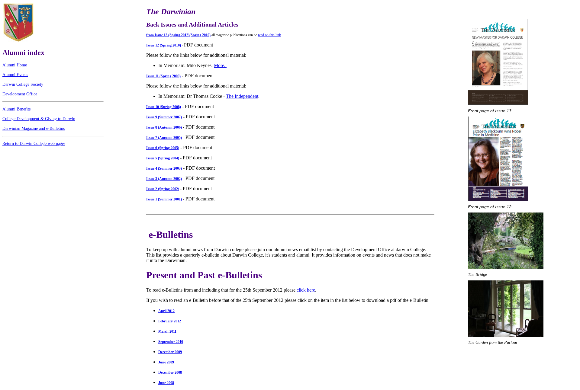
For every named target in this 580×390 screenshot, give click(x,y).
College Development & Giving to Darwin (38, 119)
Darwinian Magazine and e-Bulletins (33, 128)
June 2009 (166, 362)
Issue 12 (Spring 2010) (163, 45)
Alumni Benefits (16, 109)
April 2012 (166, 311)
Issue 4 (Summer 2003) (164, 168)
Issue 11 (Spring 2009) (163, 76)
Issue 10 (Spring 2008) (163, 107)
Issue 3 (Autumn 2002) (164, 179)
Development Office (19, 94)
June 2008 (166, 383)
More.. (220, 65)
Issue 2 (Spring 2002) (162, 189)
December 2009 (170, 352)
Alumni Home (14, 65)
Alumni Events (15, 74)
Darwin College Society (22, 84)
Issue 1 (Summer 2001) (164, 199)
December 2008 (170, 372)
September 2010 (170, 342)
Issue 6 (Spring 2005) (162, 148)
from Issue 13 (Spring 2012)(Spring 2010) (178, 35)
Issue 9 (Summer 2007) (164, 117)
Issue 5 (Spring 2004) (162, 158)
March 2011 (167, 331)
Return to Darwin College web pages (33, 143)
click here (305, 289)
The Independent (242, 96)
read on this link (269, 35)
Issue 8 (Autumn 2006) (164, 127)
